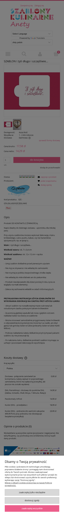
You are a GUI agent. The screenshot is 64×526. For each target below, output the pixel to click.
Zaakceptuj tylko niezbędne (32, 492)
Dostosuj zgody (32, 500)
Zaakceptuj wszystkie (32, 508)
